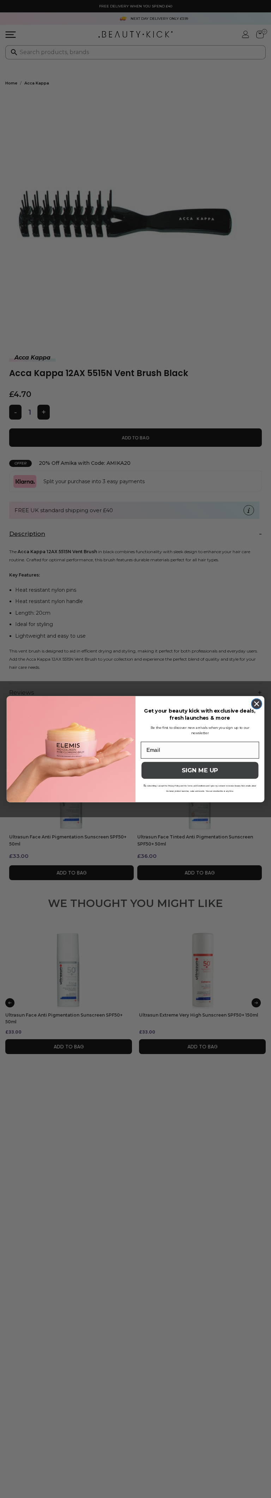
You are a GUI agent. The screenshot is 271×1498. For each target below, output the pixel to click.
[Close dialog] (257, 703)
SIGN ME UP (200, 770)
